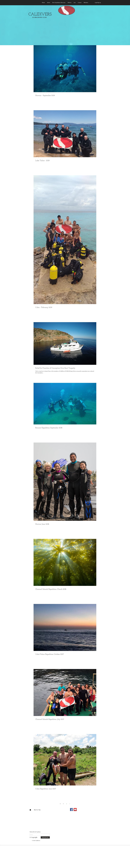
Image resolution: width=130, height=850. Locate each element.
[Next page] (69, 803)
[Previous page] (60, 803)
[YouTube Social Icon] (75, 809)
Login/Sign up (98, 2)
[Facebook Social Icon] (71, 809)
